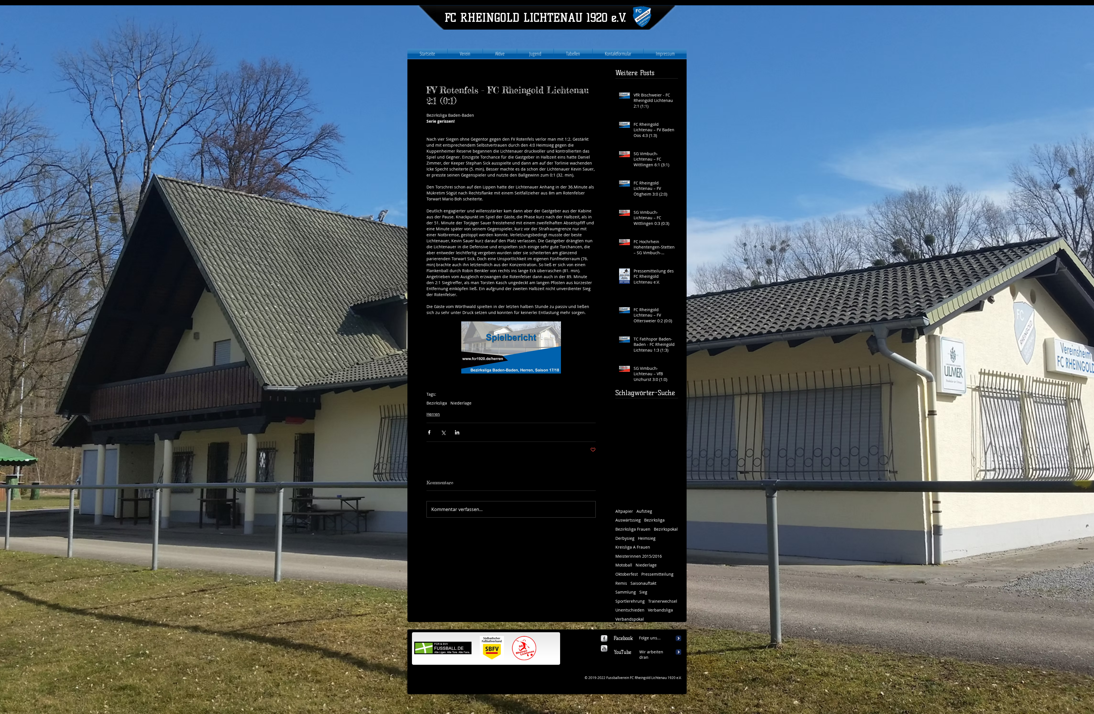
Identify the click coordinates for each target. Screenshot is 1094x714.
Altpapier (624, 511)
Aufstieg (644, 511)
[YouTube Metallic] (604, 648)
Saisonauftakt (643, 583)
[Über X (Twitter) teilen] (443, 432)
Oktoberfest (626, 574)
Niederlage (461, 403)
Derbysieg (624, 538)
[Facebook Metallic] (604, 638)
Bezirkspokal (666, 529)
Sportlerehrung (630, 601)
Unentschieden (629, 610)
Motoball (623, 565)
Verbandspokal (629, 619)
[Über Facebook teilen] (429, 432)
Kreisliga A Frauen (632, 547)
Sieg (643, 592)
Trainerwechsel (662, 601)
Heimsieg (647, 538)
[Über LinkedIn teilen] (457, 432)
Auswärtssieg (628, 520)
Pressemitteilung (657, 574)
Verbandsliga (660, 610)
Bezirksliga (436, 403)
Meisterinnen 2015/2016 (638, 556)
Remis (621, 583)
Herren (433, 414)
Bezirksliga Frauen (632, 529)
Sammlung (625, 592)
